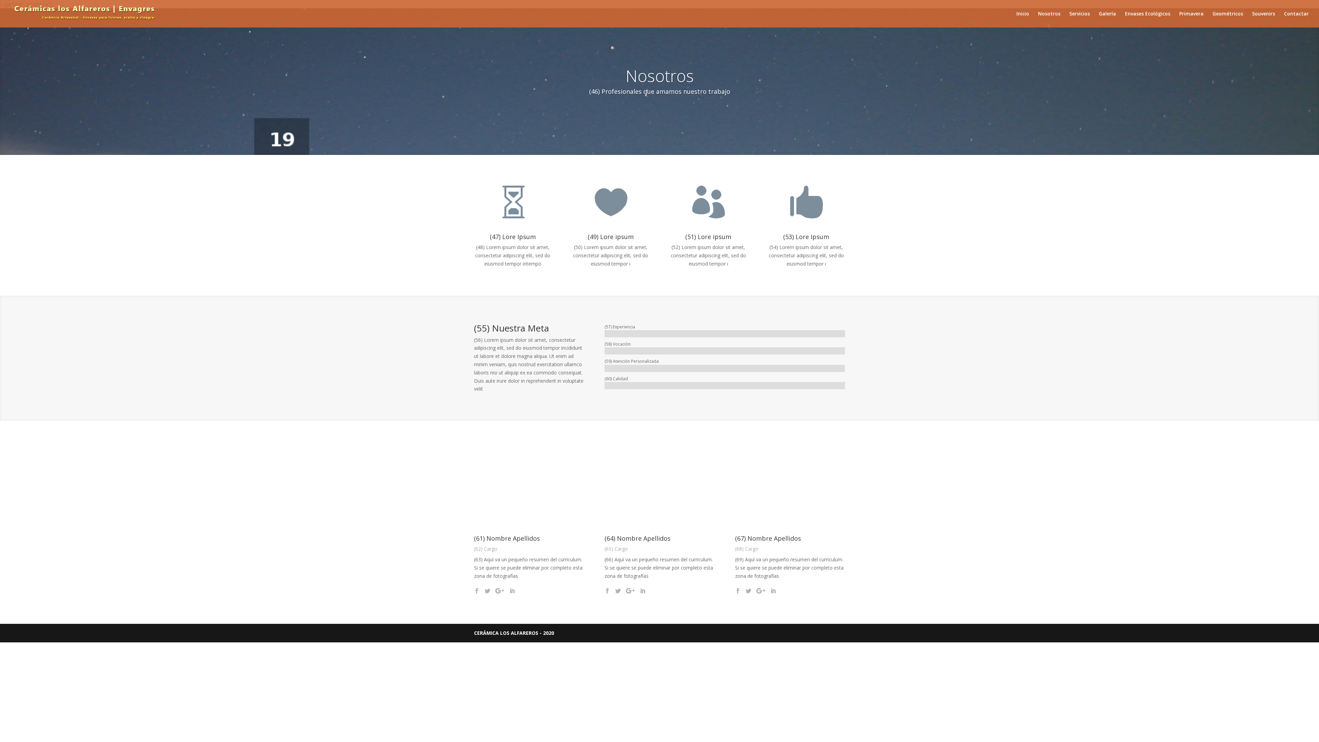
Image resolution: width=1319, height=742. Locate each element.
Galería (1107, 14)
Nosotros (1049, 14)
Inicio (1022, 14)
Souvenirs (1263, 14)
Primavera (1191, 14)
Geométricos (1228, 14)
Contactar (1296, 14)
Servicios (1079, 14)
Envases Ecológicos (1147, 14)
